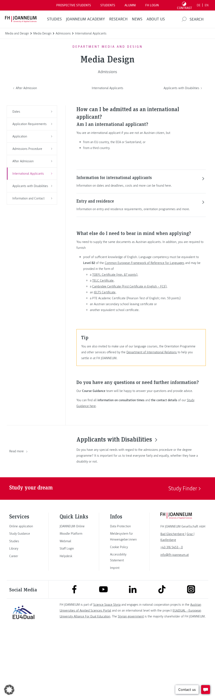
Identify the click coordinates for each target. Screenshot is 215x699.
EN (206, 5)
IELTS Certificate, (105, 292)
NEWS (137, 19)
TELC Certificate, (103, 280)
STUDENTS (107, 5)
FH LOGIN (152, 5)
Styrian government (131, 616)
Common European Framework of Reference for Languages (144, 263)
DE (199, 5)
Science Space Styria (107, 605)
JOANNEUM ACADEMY (85, 19)
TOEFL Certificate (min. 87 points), (115, 275)
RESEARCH (118, 19)
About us (156, 19)
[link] (23, 526)
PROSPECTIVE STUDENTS (73, 5)
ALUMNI (130, 5)
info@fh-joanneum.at (174, 555)
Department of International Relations (151, 352)
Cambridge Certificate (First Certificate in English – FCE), (129, 286)
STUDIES (54, 19)
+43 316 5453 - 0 (171, 547)
